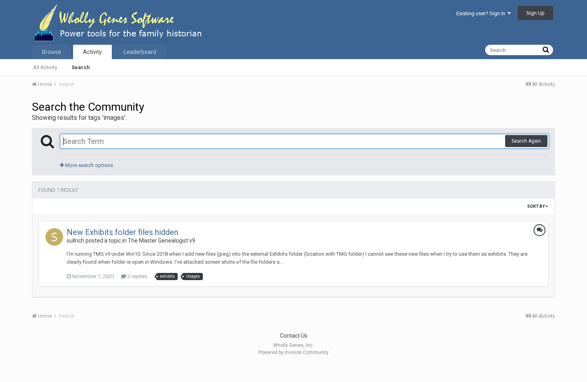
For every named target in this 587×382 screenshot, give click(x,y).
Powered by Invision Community (293, 352)
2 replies (136, 276)
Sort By (536, 206)
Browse (51, 52)
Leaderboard (140, 52)
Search (80, 67)
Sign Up (535, 13)
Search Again (526, 141)
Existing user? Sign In (482, 13)
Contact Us (293, 335)
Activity (92, 52)
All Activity (45, 67)
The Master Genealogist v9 (161, 240)
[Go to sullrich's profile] (54, 237)
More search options (88, 165)
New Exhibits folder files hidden (122, 232)
